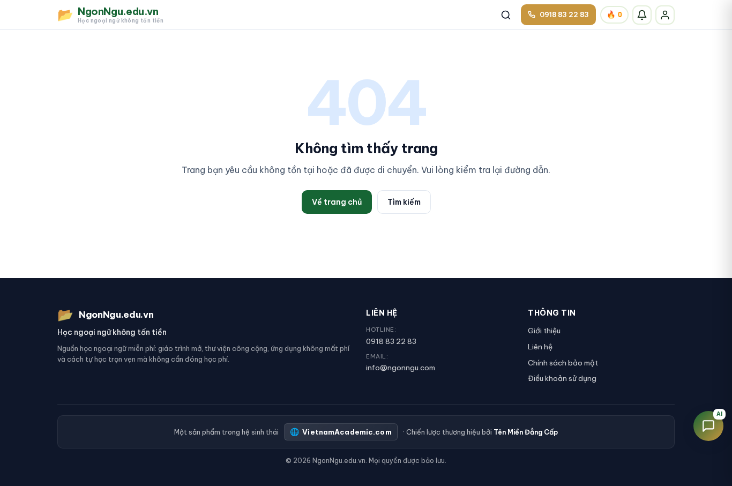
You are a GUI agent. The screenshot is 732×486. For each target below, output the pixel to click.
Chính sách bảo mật (563, 363)
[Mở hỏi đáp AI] (708, 426)
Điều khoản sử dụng (562, 378)
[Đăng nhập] (665, 15)
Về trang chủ (337, 202)
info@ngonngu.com (400, 367)
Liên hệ (540, 347)
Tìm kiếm (404, 202)
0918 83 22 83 (391, 341)
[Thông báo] (642, 15)
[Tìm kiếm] (506, 15)
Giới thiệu (544, 330)
